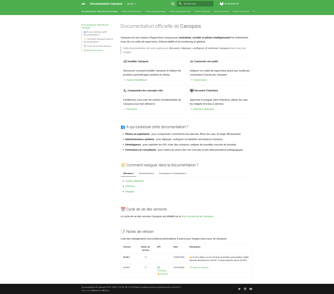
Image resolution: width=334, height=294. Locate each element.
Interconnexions (221, 11)
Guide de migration (201, 267)
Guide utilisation (202, 11)
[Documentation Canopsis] (83, 4)
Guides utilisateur (134, 180)
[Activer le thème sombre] (173, 4)
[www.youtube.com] (250, 288)
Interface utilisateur (203, 109)
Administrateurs (146, 173)
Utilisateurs (128, 173)
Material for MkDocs (100, 290)
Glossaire (131, 109)
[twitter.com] (239, 288)
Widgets (129, 191)
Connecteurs (200, 79)
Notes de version (241, 11)
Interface (130, 186)
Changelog (161, 270)
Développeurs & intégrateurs (172, 173)
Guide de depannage (156, 11)
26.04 (130, 3)
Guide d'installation (136, 79)
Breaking (164, 274)
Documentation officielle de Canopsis (99, 11)
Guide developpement (180, 11)
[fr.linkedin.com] (245, 288)
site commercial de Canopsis (197, 216)
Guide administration (131, 11)
